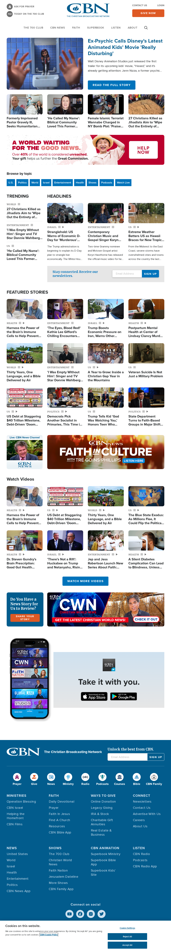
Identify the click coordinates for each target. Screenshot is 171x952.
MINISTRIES (16, 795)
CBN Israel (15, 808)
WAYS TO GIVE (103, 795)
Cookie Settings (127, 928)
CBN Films (15, 824)
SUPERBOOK (95, 28)
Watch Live (123, 182)
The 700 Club (33, 28)
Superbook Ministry (105, 854)
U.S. (10, 182)
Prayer (54, 808)
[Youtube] (69, 914)
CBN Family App (61, 889)
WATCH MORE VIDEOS (85, 581)
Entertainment (62, 182)
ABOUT (132, 28)
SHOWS (55, 848)
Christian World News (60, 862)
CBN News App (18, 891)
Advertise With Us (147, 814)
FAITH (76, 28)
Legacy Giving (102, 808)
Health (80, 182)
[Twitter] (102, 914)
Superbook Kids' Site (103, 873)
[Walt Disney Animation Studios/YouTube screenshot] (45, 64)
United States (17, 854)
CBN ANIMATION (105, 848)
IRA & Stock (100, 814)
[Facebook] (80, 914)
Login (160, 5)
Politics (22, 182)
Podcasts (106, 182)
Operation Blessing (21, 802)
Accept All (127, 945)
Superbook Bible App (103, 862)
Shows (93, 182)
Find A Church (59, 820)
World (34, 182)
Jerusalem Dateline (63, 877)
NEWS (12, 848)
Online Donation (103, 802)
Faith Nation (58, 871)
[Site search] (146, 29)
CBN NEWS (57, 28)
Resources (57, 826)
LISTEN (116, 28)
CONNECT (141, 795)
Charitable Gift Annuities (102, 822)
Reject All (127, 936)
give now (148, 13)
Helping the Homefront (16, 816)
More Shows (58, 883)
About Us (140, 826)
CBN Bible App (60, 832)
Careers (139, 820)
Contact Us (139, 5)
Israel (46, 182)
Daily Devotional (61, 802)
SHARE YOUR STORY (25, 617)
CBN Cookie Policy (49, 934)
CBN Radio (141, 854)
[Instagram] (91, 914)
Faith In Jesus (59, 814)
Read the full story (112, 85)
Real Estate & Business (101, 832)
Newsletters (142, 802)
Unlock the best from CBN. (131, 749)
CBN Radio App (145, 866)
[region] (85, 936)
